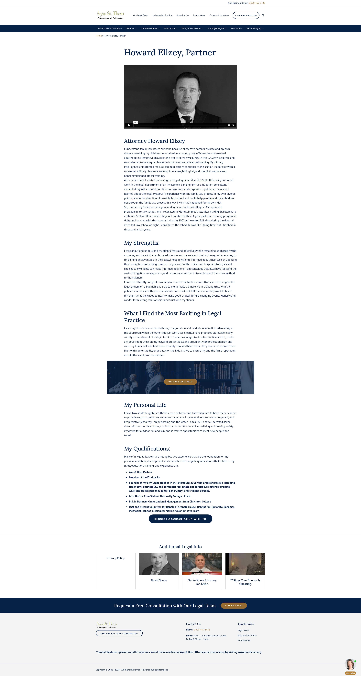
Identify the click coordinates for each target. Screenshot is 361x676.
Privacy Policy (116, 558)
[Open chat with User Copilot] (350, 664)
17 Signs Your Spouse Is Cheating (245, 582)
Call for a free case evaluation (119, 633)
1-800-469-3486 (257, 2)
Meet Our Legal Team (180, 382)
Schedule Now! (233, 605)
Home (99, 35)
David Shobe (159, 580)
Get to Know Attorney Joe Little (202, 582)
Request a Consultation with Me (180, 519)
